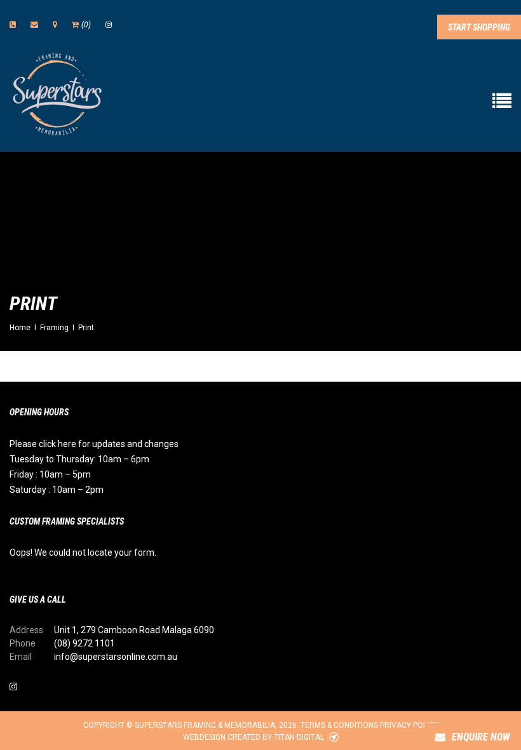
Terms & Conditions (339, 725)
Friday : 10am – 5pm (50, 474)
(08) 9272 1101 (84, 643)
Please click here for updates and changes (94, 444)
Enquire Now (481, 737)
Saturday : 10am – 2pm (57, 490)
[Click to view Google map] (55, 24)
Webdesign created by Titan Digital (254, 737)
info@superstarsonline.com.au (115, 657)
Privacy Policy (409, 725)
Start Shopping (479, 27)
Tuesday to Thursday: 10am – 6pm (79, 459)
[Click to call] (13, 24)
